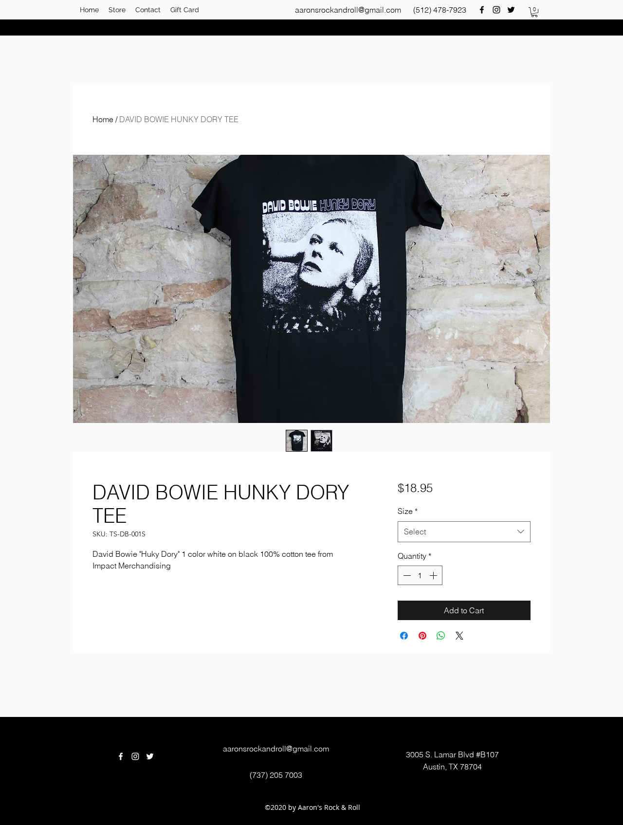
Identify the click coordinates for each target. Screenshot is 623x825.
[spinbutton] (420, 575)
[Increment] (434, 575)
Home (102, 119)
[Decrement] (406, 575)
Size (408, 511)
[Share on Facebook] (404, 636)
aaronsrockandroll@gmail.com (348, 10)
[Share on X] (459, 636)
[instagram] (496, 10)
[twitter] (511, 10)
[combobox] (464, 531)
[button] (534, 12)
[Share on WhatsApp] (441, 636)
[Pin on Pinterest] (422, 636)
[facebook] (482, 10)
